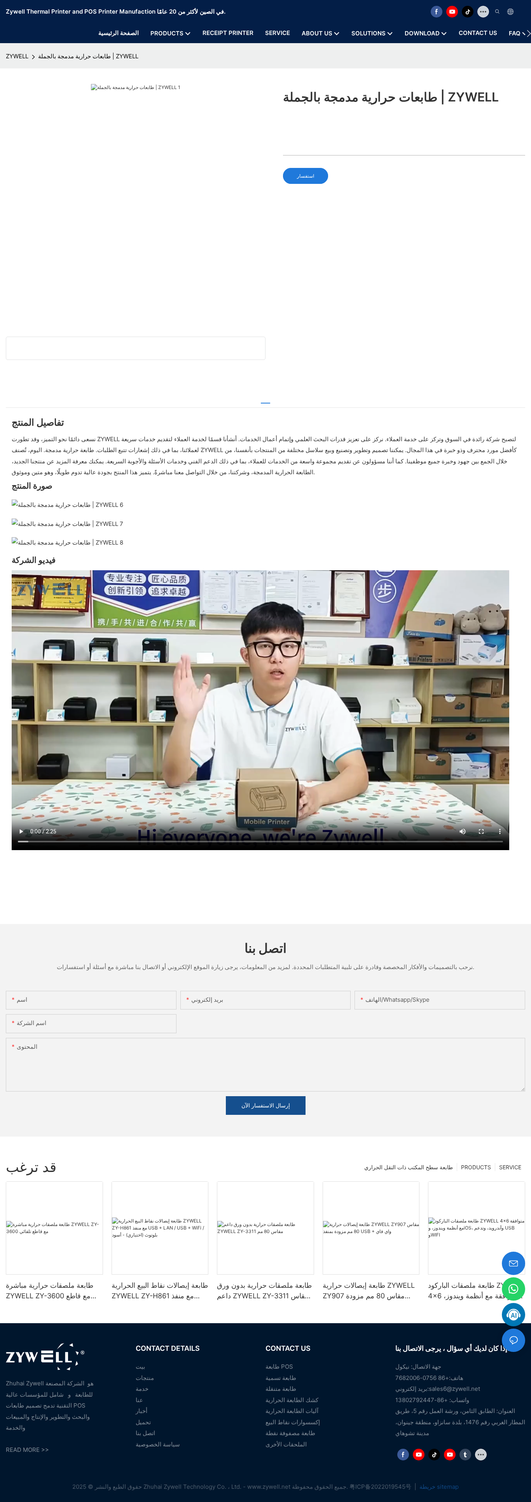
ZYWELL (17, 56)
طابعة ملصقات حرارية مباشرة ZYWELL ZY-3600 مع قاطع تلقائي (49, 1291)
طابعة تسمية (281, 1377)
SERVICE (510, 1167)
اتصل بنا (145, 1433)
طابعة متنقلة (281, 1388)
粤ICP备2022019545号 (381, 1486)
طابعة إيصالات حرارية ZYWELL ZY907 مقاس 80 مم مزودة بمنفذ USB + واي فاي (369, 1291)
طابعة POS (279, 1366)
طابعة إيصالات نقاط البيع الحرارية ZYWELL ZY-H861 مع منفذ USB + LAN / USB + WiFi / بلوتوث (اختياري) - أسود (160, 1291)
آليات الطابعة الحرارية (292, 1411)
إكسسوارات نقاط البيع (293, 1422)
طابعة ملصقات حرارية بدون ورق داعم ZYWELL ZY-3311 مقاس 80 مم (264, 1291)
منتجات (145, 1377)
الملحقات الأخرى (286, 1444)
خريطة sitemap (438, 1486)
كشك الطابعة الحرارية (292, 1400)
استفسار (305, 176)
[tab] (265, 399)
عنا (139, 1400)
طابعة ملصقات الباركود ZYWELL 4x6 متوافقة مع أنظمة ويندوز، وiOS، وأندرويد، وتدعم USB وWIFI (476, 1291)
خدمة (142, 1388)
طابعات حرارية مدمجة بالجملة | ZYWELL (88, 56)
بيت (140, 1366)
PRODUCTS (476, 1167)
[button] (529, 33)
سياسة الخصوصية (158, 1444)
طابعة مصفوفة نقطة (290, 1433)
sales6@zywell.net (454, 1388)
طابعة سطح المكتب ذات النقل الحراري (408, 1167)
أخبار (141, 1411)
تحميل (143, 1422)
